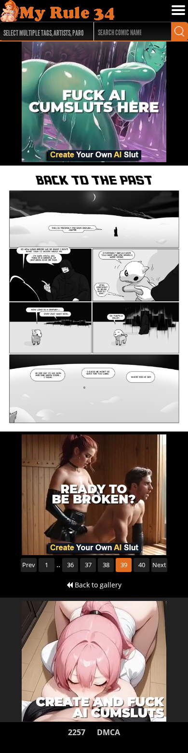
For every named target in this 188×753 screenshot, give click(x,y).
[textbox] (44, 32)
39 (124, 564)
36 (70, 564)
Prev (28, 564)
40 (141, 564)
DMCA (108, 732)
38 (106, 564)
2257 (76, 732)
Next (159, 564)
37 (88, 564)
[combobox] (42, 31)
